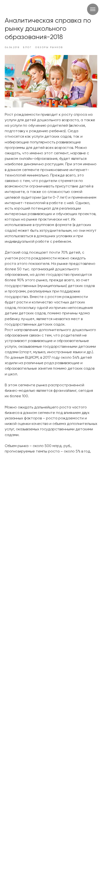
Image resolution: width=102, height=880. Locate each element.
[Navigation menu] (92, 9)
